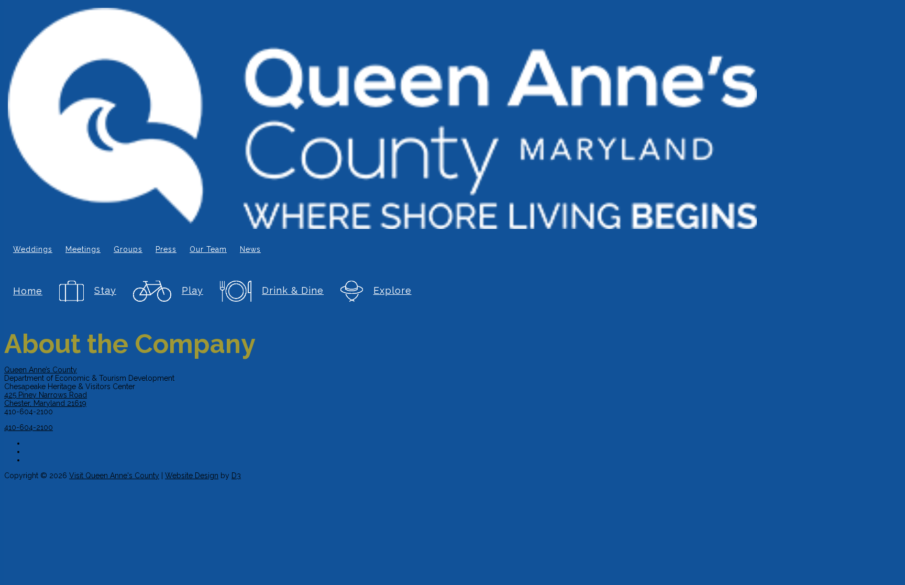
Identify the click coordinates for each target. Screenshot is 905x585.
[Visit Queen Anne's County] (382, 119)
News (250, 249)
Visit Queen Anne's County (114, 475)
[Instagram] (389, 449)
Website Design (191, 475)
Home (27, 290)
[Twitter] (389, 458)
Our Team (208, 249)
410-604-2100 (28, 427)
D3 (236, 475)
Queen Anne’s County (40, 370)
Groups (128, 249)
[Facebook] (389, 441)
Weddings (32, 249)
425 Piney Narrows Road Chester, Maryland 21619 (45, 399)
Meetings (83, 249)
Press (166, 249)
